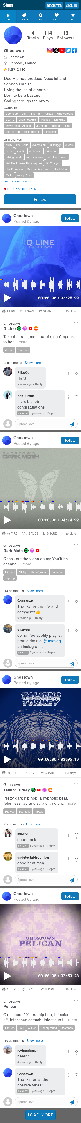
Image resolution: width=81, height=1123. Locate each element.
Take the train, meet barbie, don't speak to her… (38, 339)
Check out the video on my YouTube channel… (35, 561)
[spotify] (19, 328)
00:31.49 (23, 869)
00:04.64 (23, 413)
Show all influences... (19, 181)
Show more (33, 362)
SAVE (30, 311)
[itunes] (24, 328)
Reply (39, 384)
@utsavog (52, 640)
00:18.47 (23, 845)
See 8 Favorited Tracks (22, 188)
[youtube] (30, 328)
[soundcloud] (36, 328)
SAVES (32, 533)
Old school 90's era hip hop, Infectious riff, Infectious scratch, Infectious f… (40, 1017)
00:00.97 (23, 652)
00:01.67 (23, 1091)
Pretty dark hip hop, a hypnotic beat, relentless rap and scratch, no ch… (39, 800)
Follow (40, 199)
